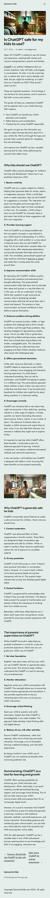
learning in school (35, 258)
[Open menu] (44, 3)
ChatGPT (8, 66)
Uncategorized (30, 49)
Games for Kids (10, 4)
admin (20, 49)
